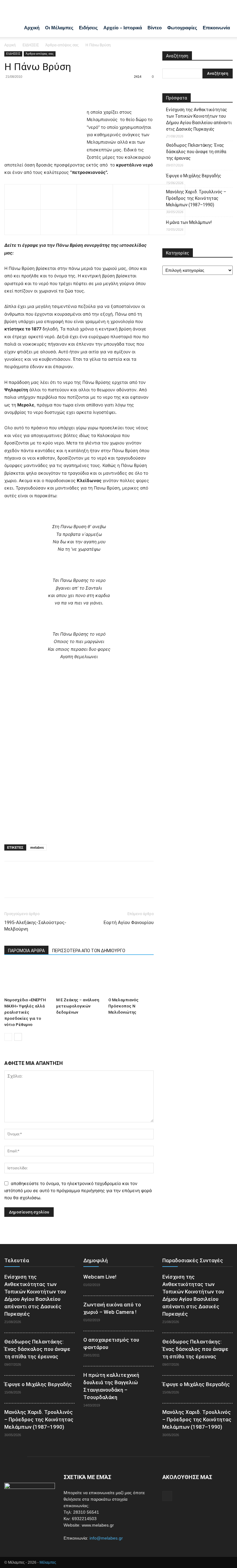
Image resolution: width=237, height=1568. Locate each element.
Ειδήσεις (88, 27)
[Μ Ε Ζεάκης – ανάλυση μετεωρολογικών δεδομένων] (79, 978)
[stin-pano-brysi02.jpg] (22, 193)
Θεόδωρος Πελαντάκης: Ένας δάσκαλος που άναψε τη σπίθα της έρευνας (196, 152)
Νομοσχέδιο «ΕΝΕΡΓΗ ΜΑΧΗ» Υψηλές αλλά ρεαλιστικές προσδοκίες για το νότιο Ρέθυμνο (25, 1012)
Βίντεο (155, 27)
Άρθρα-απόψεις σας (62, 45)
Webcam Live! (99, 1277)
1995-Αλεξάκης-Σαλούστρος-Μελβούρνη (35, 926)
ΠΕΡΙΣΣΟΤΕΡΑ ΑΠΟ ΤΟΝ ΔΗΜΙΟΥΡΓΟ (88, 950)
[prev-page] (8, 1037)
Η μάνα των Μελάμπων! (189, 222)
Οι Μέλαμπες (59, 27)
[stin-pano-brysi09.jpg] (58, 219)
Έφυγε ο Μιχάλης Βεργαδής (193, 175)
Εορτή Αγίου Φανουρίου (129, 922)
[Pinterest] (39, 91)
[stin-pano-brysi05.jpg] (130, 193)
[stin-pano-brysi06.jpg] (94, 193)
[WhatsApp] (53, 91)
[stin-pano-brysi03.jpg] (58, 193)
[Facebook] (10, 91)
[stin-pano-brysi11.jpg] (130, 219)
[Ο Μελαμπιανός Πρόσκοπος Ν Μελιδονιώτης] (131, 978)
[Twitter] (25, 91)
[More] (67, 91)
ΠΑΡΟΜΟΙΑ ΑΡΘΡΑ (26, 950)
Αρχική (32, 27)
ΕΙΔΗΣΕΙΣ (31, 45)
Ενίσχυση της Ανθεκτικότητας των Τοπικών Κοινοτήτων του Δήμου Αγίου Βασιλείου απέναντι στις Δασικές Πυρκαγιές (199, 119)
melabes (37, 847)
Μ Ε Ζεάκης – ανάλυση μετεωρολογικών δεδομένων (77, 1006)
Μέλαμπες (48, 1562)
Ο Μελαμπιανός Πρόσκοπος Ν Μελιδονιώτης (123, 1006)
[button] (225, 9)
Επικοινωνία (216, 27)
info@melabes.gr (106, 1538)
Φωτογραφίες (182, 27)
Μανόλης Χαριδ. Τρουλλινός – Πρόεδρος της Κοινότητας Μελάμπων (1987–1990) (196, 198)
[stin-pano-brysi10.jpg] (94, 219)
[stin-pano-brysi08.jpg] (22, 219)
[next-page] (18, 1037)
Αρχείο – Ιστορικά (122, 27)
